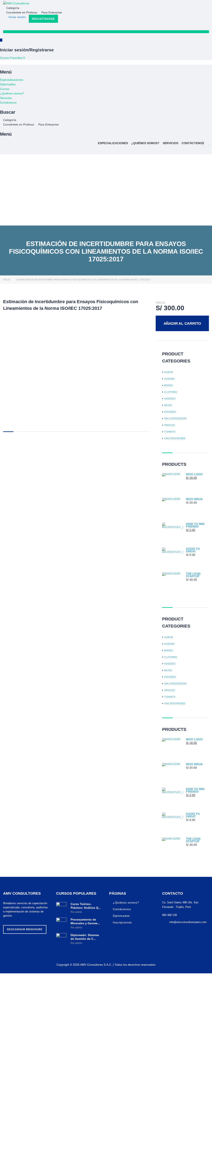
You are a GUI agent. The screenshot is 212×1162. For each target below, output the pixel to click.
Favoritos (17, 57)
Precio (160, 303)
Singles (169, 425)
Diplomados (8, 84)
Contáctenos (8, 102)
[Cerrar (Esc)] (198, 4)
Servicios (6, 98)
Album (168, 372)
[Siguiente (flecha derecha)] (205, 581)
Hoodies (170, 398)
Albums (169, 379)
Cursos (5, 57)
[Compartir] (189, 4)
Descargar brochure (24, 929)
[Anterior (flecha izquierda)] (7, 581)
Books (168, 385)
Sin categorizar (175, 418)
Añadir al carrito (182, 323)
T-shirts (169, 432)
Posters (170, 412)
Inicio (6, 279)
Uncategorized (175, 438)
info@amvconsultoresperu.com (188, 922)
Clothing (170, 392)
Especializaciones (11, 79)
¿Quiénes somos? (12, 93)
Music (168, 405)
